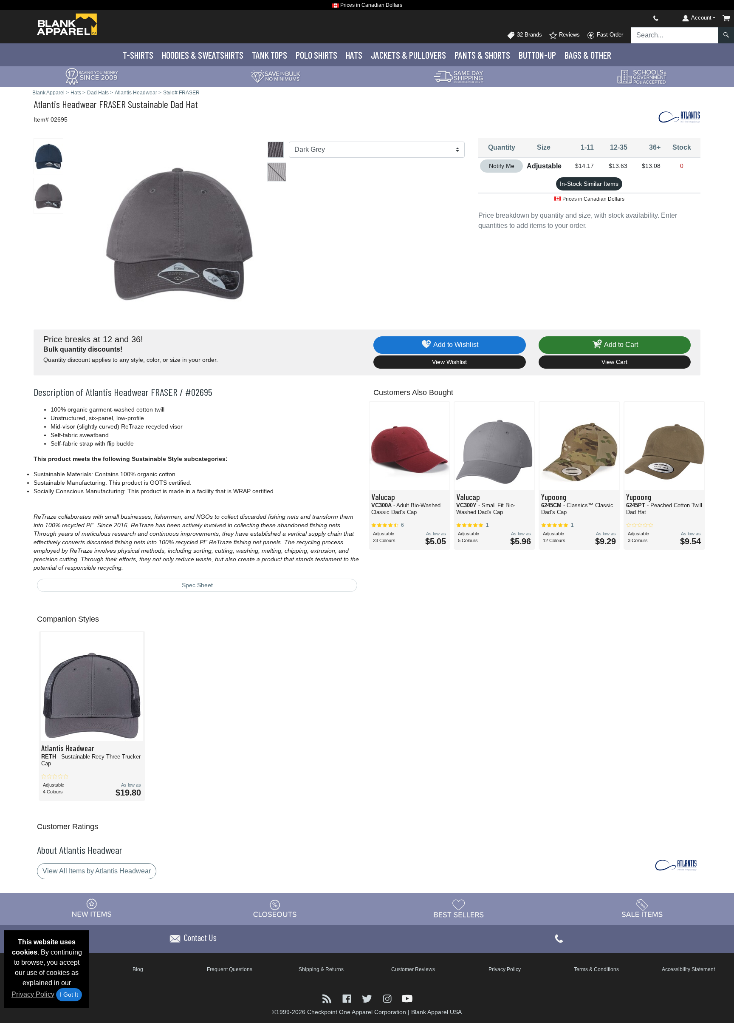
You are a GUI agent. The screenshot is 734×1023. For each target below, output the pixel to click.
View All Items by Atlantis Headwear (96, 871)
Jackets (408, 54)
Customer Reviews (413, 969)
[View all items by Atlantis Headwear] (679, 116)
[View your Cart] (726, 18)
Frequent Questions (229, 969)
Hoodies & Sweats (202, 54)
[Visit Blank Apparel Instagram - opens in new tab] (388, 998)
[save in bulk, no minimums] (275, 76)
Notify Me (501, 165)
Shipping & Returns (321, 969)
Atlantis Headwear (65, 104)
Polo (316, 54)
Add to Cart (620, 344)
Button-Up (537, 54)
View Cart (614, 361)
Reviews (568, 34)
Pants (482, 54)
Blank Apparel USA (436, 1012)
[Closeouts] (275, 908)
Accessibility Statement (688, 969)
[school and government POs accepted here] (642, 76)
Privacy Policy (32, 994)
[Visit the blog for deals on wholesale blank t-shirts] (328, 998)
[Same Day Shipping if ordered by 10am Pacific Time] (458, 76)
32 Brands (528, 34)
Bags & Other (588, 54)
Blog (138, 969)
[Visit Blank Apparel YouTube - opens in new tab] (407, 998)
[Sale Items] (642, 908)
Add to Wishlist (455, 344)
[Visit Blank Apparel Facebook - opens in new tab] (348, 998)
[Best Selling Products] (459, 908)
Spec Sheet (197, 585)
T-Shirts (138, 54)
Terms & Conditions (596, 969)
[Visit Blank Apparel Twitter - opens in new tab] (368, 998)
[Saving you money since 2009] (92, 76)
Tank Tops (269, 54)
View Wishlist (449, 361)
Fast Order (609, 34)
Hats (354, 54)
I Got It (69, 994)
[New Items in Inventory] (92, 908)
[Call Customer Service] (636, 18)
